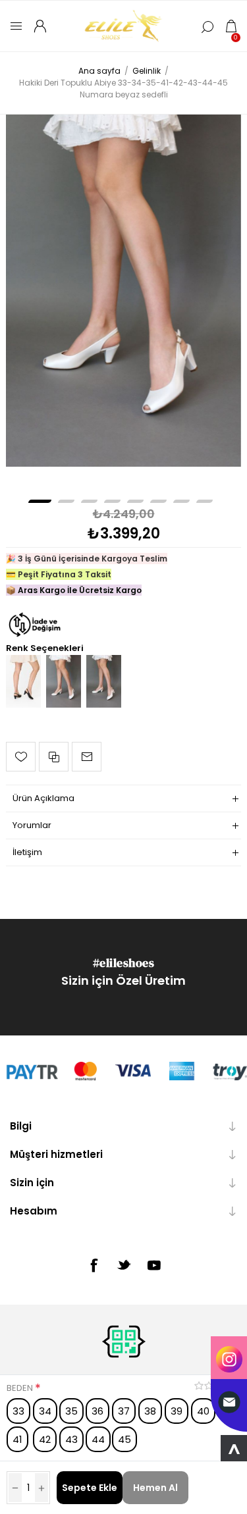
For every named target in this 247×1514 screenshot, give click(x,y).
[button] (39, 501)
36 (97, 1411)
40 (203, 1411)
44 (98, 1439)
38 (150, 1411)
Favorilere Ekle (21, 756)
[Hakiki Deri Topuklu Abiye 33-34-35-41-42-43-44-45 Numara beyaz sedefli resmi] (123, 290)
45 (124, 1439)
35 (71, 1411)
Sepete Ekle (89, 1487)
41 (17, 1439)
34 (45, 1411)
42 (45, 1439)
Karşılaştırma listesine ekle (54, 756)
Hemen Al (155, 1487)
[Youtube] (154, 1265)
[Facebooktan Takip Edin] (93, 1265)
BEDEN (21, 1388)
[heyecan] (124, 1264)
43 (71, 1439)
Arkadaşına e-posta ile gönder (86, 756)
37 (124, 1411)
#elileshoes (124, 962)
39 (176, 1411)
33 (18, 1411)
